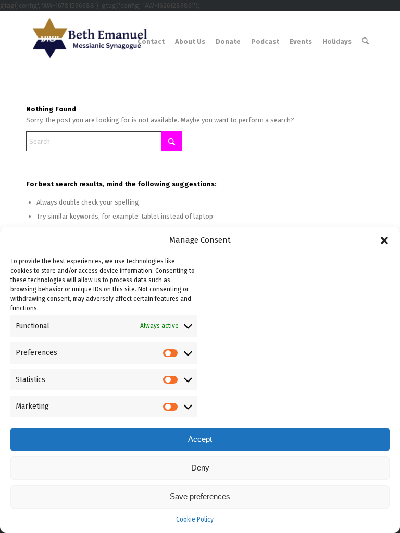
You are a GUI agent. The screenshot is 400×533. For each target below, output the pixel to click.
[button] (384, 240)
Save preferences (200, 496)
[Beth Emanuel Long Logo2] (87, 41)
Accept (200, 439)
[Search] (365, 41)
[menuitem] (151, 41)
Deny (200, 467)
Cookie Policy (195, 519)
